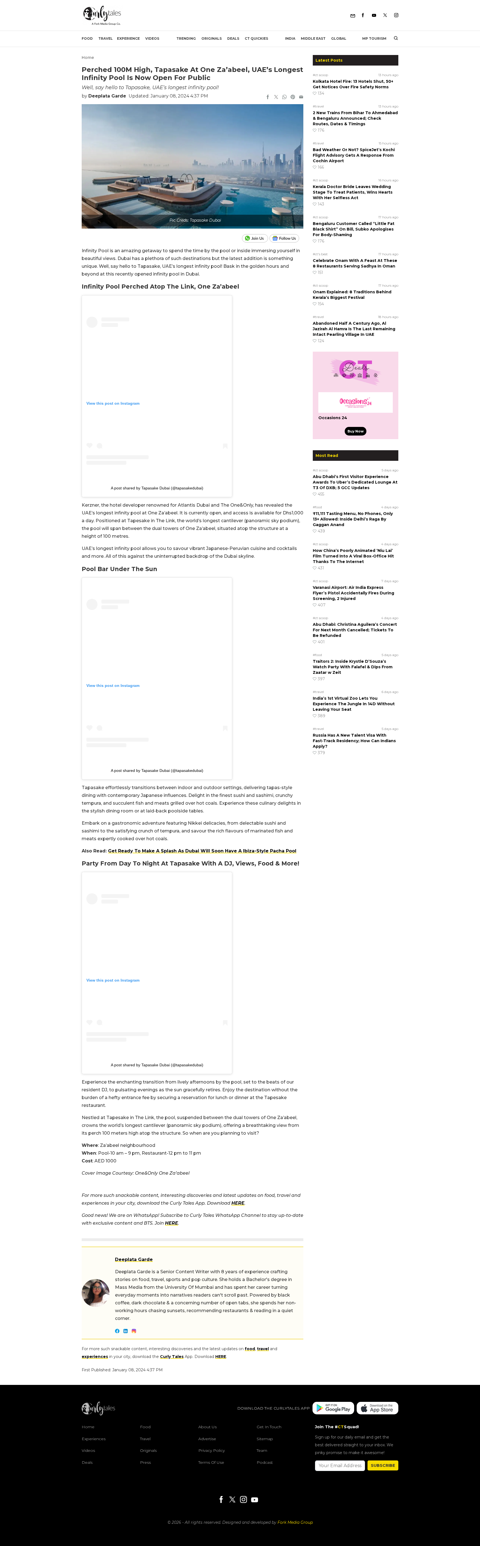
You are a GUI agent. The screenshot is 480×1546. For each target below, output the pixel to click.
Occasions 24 (332, 417)
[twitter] (276, 97)
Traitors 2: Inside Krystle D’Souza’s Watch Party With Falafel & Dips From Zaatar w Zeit (352, 667)
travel (263, 1348)
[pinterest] (293, 97)
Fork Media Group (295, 1522)
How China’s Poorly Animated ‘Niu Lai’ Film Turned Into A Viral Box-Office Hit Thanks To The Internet (353, 556)
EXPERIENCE (128, 38)
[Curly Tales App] (333, 1408)
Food (87, 38)
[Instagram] (396, 15)
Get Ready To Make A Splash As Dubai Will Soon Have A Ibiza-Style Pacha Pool (202, 851)
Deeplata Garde (107, 96)
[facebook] (268, 97)
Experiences (94, 1438)
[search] (393, 38)
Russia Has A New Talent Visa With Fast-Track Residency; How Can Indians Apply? (354, 741)
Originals (211, 38)
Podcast (265, 1462)
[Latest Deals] (355, 385)
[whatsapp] (284, 97)
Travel (105, 38)
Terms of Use (211, 1462)
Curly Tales (172, 1356)
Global (338, 38)
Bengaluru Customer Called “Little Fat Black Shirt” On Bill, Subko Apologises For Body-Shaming (353, 229)
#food (317, 507)
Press (145, 1462)
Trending (186, 38)
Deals (233, 38)
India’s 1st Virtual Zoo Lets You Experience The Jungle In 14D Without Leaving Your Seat (354, 704)
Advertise (207, 1438)
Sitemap (265, 1438)
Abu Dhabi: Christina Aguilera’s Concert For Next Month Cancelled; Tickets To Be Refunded (355, 630)
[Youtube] (374, 15)
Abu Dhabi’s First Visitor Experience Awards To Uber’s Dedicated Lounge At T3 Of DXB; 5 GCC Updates (355, 482)
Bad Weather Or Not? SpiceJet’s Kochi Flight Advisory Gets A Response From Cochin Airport (354, 155)
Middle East (313, 38)
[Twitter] (385, 15)
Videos (152, 38)
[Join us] (255, 238)
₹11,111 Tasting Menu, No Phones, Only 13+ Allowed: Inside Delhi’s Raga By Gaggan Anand (353, 519)
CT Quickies (256, 38)
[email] (301, 97)
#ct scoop (320, 75)
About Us (207, 1426)
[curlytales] (98, 1414)
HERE (237, 1203)
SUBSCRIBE (383, 1465)
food (250, 1348)
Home (88, 57)
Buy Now (356, 431)
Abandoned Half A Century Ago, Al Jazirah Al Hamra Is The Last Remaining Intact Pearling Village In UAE (354, 329)
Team (262, 1450)
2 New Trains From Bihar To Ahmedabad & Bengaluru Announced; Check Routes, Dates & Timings (355, 118)
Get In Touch (269, 1426)
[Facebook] (363, 15)
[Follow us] (286, 238)
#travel (318, 106)
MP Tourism (374, 38)
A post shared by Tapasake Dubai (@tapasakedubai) (157, 488)
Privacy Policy (211, 1450)
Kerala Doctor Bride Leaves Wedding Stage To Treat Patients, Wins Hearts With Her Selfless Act (352, 192)
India (290, 38)
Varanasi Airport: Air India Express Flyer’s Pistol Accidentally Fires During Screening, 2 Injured (353, 593)
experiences (95, 1356)
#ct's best (320, 254)
